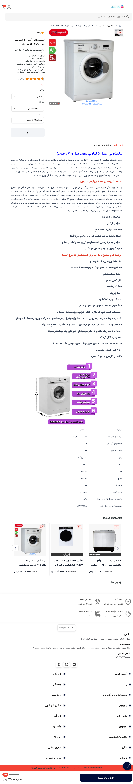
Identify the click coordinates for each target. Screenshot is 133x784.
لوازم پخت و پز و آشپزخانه (114, 695)
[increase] (42, 132)
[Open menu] (129, 7)
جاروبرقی (122, 705)
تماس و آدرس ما (53, 758)
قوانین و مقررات (53, 747)
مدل (41, 114)
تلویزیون (123, 726)
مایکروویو (56, 695)
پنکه (125, 684)
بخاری (124, 747)
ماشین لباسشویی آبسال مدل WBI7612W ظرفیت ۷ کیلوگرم (68, 562)
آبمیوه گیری (121, 674)
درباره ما (123, 758)
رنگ (42, 90)
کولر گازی (57, 674)
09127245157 (123, 657)
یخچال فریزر (121, 716)
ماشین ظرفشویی (52, 705)
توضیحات (118, 145)
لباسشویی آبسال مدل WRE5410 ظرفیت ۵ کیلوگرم (32, 562)
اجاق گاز (57, 737)
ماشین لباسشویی (106, 25)
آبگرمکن (57, 726)
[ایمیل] (74, 664)
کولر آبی (57, 716)
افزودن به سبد (106, 777)
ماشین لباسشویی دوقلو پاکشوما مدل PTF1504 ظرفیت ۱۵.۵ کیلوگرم (106, 562)
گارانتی (41, 102)
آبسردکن (57, 684)
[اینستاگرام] (66, 664)
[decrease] (13, 132)
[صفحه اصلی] (120, 25)
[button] (15, 548)
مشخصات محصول (101, 145)
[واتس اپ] (59, 664)
